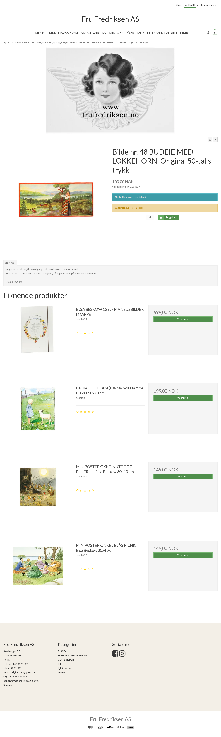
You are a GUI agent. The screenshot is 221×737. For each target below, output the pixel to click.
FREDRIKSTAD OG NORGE (72, 655)
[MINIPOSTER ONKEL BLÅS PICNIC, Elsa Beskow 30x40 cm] (38, 575)
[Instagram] (122, 655)
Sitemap (7, 685)
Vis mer (61, 672)
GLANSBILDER (66, 659)
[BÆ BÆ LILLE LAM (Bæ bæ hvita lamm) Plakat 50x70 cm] (38, 417)
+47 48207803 (21, 664)
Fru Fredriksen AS (110, 19)
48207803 (16, 668)
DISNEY (62, 651)
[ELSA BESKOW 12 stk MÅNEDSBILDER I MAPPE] (38, 339)
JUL (59, 664)
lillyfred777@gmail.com (24, 672)
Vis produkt (182, 319)
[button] (210, 139)
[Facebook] (115, 655)
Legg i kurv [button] (171, 217)
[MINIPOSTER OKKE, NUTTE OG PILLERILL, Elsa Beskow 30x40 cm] (38, 496)
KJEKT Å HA (64, 668)
